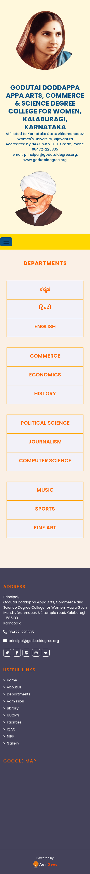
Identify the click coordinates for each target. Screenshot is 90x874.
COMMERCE (45, 355)
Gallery (13, 743)
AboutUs (14, 687)
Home (12, 680)
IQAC (11, 729)
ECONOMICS (45, 374)
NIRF (10, 736)
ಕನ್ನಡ (45, 289)
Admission (15, 701)
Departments (18, 694)
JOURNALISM (45, 441)
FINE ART (45, 527)
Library (13, 708)
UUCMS (13, 715)
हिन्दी (45, 307)
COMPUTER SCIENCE (45, 460)
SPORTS (45, 508)
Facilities (14, 722)
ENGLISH (45, 326)
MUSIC (45, 489)
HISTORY (45, 393)
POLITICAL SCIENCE (45, 422)
